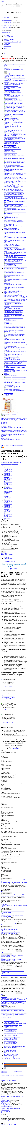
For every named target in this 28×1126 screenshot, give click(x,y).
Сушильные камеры (9, 385)
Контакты (6, 44)
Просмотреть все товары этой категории (12, 445)
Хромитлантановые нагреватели (12, 269)
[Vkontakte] (4, 1063)
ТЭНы (5, 243)
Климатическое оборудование (11, 119)
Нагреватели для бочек (9, 146)
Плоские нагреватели (9, 271)
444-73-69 (6, 27)
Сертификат (8, 709)
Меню (5, 48)
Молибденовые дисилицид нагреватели (14, 268)
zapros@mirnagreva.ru (6, 1106)
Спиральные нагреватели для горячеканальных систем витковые (12, 148)
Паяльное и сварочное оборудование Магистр (15, 361)
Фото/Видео (7, 40)
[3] (4, 522)
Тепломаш (3, 758)
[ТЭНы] (2, 1)
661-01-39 (5, 1102)
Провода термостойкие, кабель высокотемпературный (11, 357)
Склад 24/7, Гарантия (9, 39)
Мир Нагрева (4, 1071)
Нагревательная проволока (10, 346)
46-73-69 (5, 1104)
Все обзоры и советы (6, 426)
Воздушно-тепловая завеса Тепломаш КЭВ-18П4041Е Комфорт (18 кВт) (10, 932)
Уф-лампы (6, 374)
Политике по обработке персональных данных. (13, 1120)
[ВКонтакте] (1, 447)
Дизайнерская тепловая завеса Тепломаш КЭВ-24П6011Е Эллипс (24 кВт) (11, 960)
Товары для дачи (8, 129)
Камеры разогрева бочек (10, 145)
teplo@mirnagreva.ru (7, 30)
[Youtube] (4, 1066)
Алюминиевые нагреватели (11, 217)
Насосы (5, 373)
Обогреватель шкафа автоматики (12, 302)
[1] (1, 522)
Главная (7, 35)
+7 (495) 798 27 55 (14, 569)
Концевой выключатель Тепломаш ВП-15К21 (12, 896)
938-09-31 (5, 1103)
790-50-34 (6, 20)
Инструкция (8, 686)
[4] (5, 522)
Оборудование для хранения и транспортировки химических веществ (14, 230)
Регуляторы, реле (8, 324)
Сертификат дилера (8, 722)
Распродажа (7, 43)
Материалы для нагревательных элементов (15, 326)
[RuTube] (5, 1068)
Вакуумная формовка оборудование (13, 137)
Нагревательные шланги (10, 320)
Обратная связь (7, 46)
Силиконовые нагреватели (10, 292)
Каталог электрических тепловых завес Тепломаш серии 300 (8, 697)
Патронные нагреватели (10, 175)
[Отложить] (2, 925)
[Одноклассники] (3, 447)
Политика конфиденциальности (9, 1077)
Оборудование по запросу (10, 375)
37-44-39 (6, 25)
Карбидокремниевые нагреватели (12, 261)
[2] (2, 522)
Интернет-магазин (8, 36)
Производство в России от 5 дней (12, 42)
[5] (7, 522)
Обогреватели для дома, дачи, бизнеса (13, 83)
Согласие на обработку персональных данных (12, 1075)
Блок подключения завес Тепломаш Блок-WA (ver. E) (14, 882)
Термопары (6, 322)
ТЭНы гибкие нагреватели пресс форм (13, 171)
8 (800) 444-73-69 (9, 58)
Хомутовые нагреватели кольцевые (13, 189)
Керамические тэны (9, 224)
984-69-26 (6, 22)
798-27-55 (6, 17)
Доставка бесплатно (9, 38)
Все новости (4, 416)
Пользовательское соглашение (8, 1080)
